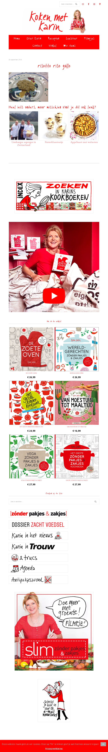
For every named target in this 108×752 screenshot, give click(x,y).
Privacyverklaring (54, 748)
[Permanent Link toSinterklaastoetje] (54, 138)
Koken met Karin (54, 22)
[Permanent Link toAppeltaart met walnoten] (84, 138)
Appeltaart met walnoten (84, 142)
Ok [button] (103, 744)
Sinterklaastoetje (54, 142)
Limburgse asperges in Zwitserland (24, 143)
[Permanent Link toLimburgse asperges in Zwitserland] (23, 138)
